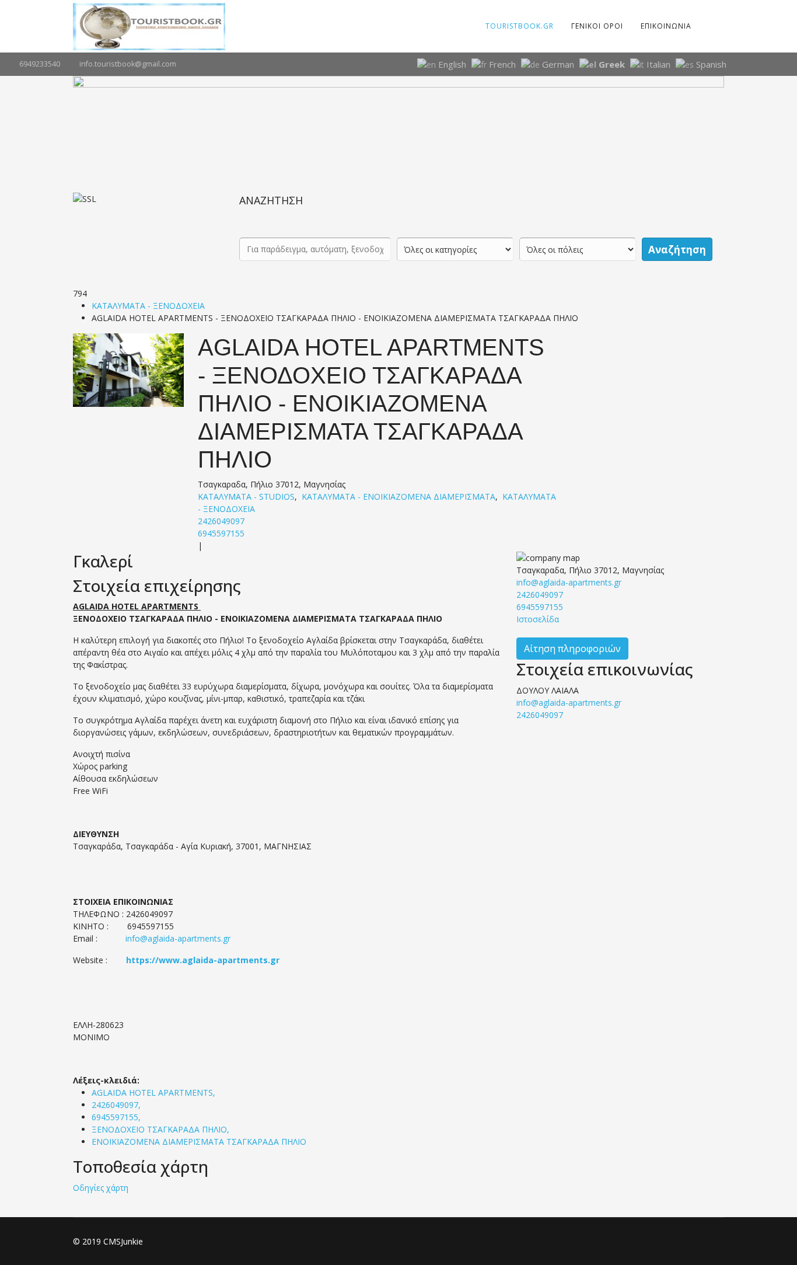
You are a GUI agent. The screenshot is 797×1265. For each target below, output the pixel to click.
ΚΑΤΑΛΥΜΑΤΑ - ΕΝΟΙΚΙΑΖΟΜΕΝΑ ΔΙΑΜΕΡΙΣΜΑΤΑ (398, 496)
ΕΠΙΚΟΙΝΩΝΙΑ (666, 26)
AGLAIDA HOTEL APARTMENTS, (155, 1092)
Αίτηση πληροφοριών (572, 648)
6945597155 (221, 533)
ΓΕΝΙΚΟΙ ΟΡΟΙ (597, 26)
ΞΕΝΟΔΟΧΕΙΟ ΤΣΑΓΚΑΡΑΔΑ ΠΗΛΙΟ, (162, 1129)
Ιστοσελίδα (537, 619)
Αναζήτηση (677, 249)
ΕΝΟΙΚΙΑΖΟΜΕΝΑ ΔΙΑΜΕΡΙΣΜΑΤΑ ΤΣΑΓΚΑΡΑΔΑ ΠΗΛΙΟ (199, 1141)
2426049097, (117, 1104)
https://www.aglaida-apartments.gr (202, 960)
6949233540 (39, 64)
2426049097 (221, 521)
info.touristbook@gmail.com (127, 64)
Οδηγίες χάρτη (100, 1187)
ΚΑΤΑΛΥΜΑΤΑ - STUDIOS (246, 496)
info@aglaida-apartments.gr (177, 938)
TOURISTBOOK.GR (519, 26)
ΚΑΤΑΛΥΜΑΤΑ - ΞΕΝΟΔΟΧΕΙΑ (148, 305)
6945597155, (117, 1117)
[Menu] (707, 26)
